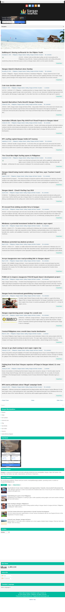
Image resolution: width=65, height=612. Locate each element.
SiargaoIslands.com (27, 596)
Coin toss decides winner (11, 85)
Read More (59, 63)
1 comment (46, 87)
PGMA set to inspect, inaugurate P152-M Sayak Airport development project (31, 277)
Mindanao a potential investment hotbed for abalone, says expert (27, 223)
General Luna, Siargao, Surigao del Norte (19, 519)
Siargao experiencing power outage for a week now (22, 313)
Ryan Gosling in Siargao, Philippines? (18, 503)
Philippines (15, 54)
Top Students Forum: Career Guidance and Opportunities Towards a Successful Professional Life (35, 488)
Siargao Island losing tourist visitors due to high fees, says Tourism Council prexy (31, 173)
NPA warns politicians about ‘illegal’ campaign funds (22, 385)
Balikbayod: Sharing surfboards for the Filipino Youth (22, 52)
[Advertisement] (32, 545)
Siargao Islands (22, 54)
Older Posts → (60, 400)
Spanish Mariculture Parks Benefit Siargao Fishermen (22, 102)
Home (32, 400)
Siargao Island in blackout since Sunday (17, 69)
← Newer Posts (5, 400)
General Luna (5, 420)
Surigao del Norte (34, 54)
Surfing (28, 54)
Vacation (41, 54)
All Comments (6, 578)
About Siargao (26, 593)
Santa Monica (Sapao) (7, 434)
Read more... (35, 474)
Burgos (3, 412)
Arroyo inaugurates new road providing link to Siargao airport (26, 258)
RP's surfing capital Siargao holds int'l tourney (20, 139)
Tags (9, 485)
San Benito (4, 425)
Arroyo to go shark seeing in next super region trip (21, 348)
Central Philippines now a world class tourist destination (24, 331)
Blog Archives (16, 485)
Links (38, 593)
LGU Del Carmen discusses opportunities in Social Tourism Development (28, 511)
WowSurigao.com (44, 596)
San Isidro (4, 428)
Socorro (4, 431)
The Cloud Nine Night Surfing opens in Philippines (21, 155)
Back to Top (33, 599)
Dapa (3, 415)
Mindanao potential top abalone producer (18, 242)
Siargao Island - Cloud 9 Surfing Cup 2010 (18, 190)
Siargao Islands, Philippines (30, 594)
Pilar (3, 423)
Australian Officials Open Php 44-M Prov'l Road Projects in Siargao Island (30, 120)
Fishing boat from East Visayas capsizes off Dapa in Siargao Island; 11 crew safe (31, 365)
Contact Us (43, 593)
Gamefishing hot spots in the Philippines (19, 495)
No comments (48, 54)
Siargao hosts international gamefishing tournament (22, 293)
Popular (4, 485)
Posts (4, 575)
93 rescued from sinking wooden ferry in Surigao (20, 207)
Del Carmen (5, 417)
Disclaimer (33, 593)
